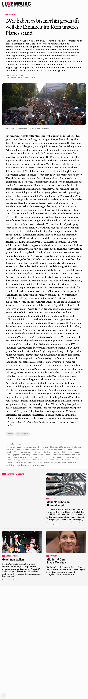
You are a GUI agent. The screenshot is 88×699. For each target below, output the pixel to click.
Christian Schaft (73, 523)
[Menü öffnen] (84, 5)
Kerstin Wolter (12, 580)
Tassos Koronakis (16, 75)
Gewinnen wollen (13, 559)
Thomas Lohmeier (58, 523)
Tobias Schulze (52, 525)
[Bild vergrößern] (44, 104)
